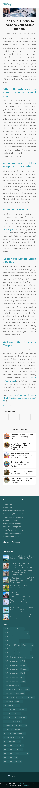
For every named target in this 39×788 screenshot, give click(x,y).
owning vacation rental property (15, 725)
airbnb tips (18, 701)
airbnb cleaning (22, 633)
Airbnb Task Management (12, 527)
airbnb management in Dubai (14, 661)
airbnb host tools (10, 649)
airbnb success (9, 697)
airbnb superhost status (25, 697)
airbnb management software (14, 681)
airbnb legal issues (22, 653)
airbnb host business (21, 637)
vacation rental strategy (12, 761)
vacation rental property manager (16, 753)
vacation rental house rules (13, 745)
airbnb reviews (24, 689)
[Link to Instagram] (26, 776)
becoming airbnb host (12, 705)
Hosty (33, 33)
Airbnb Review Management (13, 530)
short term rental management (15, 733)
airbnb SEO (20, 693)
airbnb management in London (15, 665)
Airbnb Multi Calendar (11, 504)
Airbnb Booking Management (13, 517)
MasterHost (25, 785)
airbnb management (25, 657)
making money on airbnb (13, 721)
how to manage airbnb (12, 713)
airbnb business (9, 633)
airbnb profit (26, 406)
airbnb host (8, 637)
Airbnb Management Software (29, 784)
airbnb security (9, 693)
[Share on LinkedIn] (22, 417)
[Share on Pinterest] (17, 417)
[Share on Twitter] (11, 417)
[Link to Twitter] (23, 776)
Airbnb (6, 629)
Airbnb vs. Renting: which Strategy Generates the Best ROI (19, 398)
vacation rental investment (13, 749)
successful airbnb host (12, 741)
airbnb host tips (27, 645)
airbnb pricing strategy (12, 685)
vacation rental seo (11, 757)
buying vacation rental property (15, 709)
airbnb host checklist (11, 641)
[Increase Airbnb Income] (19, 11)
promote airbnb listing (12, 729)
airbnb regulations (10, 689)
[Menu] (35, 3)
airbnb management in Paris (14, 677)
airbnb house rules (25, 649)
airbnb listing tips (10, 657)
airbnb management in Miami (14, 673)
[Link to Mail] (29, 776)
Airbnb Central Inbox (10, 507)
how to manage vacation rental (15, 717)
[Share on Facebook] (5, 417)
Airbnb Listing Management (13, 514)
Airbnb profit (9, 230)
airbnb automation (17, 629)
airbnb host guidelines (12, 645)
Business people (11, 350)
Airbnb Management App (12, 536)
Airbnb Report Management (13, 533)
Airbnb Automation (10, 520)
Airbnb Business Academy (17, 33)
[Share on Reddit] (27, 417)
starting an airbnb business (14, 737)
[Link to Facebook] (20, 776)
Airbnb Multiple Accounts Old (13, 510)
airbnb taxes (8, 701)
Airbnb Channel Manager (12, 523)
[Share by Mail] (33, 417)
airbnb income (14, 406)
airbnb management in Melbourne (16, 669)
